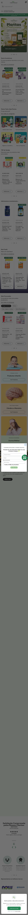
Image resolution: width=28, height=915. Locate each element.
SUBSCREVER (14, 467)
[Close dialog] (25, 445)
